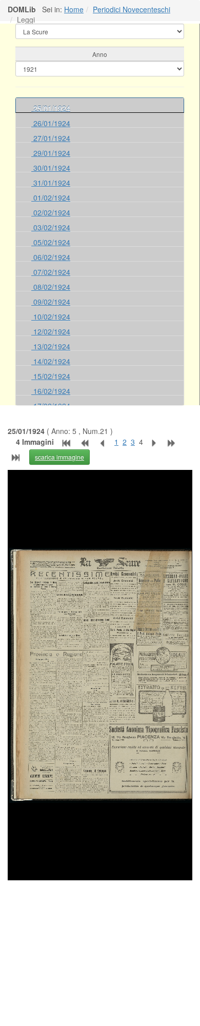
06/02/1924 (50, 257)
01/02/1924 (50, 197)
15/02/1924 (50, 376)
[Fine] (17, 456)
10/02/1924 (50, 316)
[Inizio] (65, 442)
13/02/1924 (50, 346)
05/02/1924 (50, 242)
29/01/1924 (50, 153)
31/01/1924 (50, 182)
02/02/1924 (50, 212)
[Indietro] (104, 442)
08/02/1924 (50, 287)
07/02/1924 (50, 272)
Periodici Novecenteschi (131, 9)
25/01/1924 (50, 108)
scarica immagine (59, 456)
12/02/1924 (50, 331)
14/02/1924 (50, 361)
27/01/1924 (50, 138)
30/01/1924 (50, 168)
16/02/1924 (50, 391)
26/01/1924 (50, 123)
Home (74, 9)
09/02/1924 (50, 302)
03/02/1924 (50, 227)
